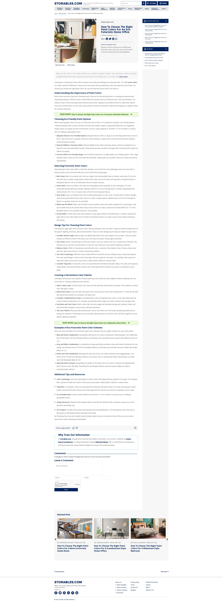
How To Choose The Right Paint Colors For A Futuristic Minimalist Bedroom (100, 114)
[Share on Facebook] (107, 38)
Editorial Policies (101, 442)
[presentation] (55, 539)
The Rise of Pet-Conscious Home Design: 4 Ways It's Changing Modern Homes (155, 54)
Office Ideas (71, 65)
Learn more (123, 76)
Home (55, 13)
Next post (164, 571)
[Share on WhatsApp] (116, 38)
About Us (118, 582)
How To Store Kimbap (150, 65)
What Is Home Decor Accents (152, 63)
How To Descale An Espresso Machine (154, 60)
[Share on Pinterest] (113, 38)
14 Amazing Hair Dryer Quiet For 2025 (154, 57)
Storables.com (65, 439)
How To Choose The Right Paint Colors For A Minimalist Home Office (100, 323)
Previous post (59, 571)
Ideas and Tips (62, 13)
